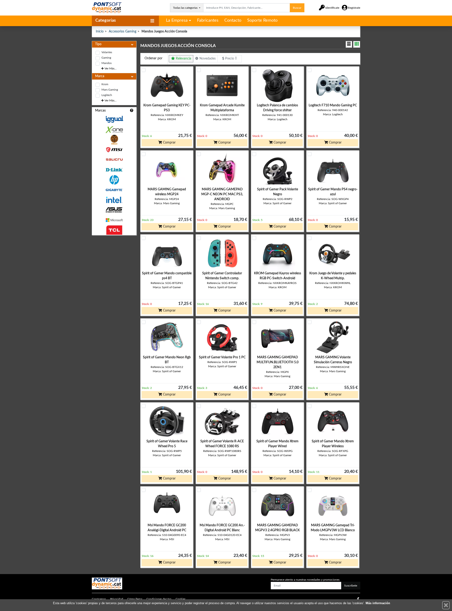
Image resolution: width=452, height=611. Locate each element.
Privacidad (116, 599)
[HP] (114, 180)
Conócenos (99, 599)
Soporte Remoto (262, 20)
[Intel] (114, 200)
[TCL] (114, 230)
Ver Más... (110, 68)
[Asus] (114, 210)
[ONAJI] (114, 140)
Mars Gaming (109, 89)
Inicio (100, 31)
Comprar (169, 142)
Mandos (106, 63)
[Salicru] (114, 160)
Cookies (181, 599)
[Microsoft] (114, 220)
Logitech (106, 95)
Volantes (106, 52)
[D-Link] (114, 170)
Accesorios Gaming (122, 31)
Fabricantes (207, 20)
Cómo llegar (134, 599)
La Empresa (177, 20)
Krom (104, 84)
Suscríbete (350, 585)
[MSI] (114, 150)
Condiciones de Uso (158, 599)
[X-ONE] (114, 129)
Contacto (232, 20)
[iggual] (114, 119)
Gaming (106, 57)
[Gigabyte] (114, 190)
